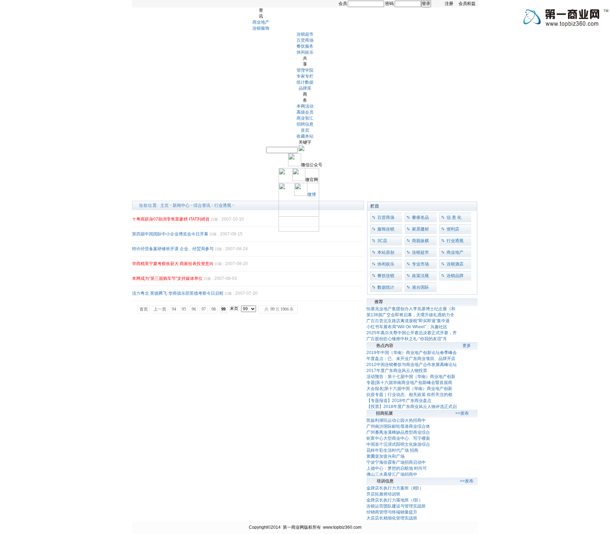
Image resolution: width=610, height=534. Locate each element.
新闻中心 (181, 205)
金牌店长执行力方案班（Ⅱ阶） (395, 488)
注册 (449, 3)
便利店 (453, 229)
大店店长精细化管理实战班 (391, 518)
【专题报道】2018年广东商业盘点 (398, 400)
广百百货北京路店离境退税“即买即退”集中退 (408, 320)
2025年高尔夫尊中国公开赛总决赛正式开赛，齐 (411, 332)
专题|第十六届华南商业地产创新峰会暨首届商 (409, 382)
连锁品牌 (455, 275)
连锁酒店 (455, 264)
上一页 (160, 309)
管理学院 (305, 70)
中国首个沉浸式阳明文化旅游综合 (398, 444)
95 (184, 309)
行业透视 (222, 205)
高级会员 (305, 112)
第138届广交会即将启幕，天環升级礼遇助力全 (410, 314)
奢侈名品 (420, 217)
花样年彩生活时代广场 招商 (392, 450)
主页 (164, 205)
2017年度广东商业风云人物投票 (396, 370)
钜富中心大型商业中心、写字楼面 (398, 438)
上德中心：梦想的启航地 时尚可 (396, 468)
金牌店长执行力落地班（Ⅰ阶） (394, 500)
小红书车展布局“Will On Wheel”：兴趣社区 (406, 326)
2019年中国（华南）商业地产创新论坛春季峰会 (411, 352)
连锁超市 (305, 34)
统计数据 (305, 82)
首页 (305, 130)
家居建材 (420, 229)
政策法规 (420, 275)
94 (174, 309)
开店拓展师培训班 (383, 494)
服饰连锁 (385, 229)
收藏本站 (305, 136)
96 (194, 309)
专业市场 (420, 264)
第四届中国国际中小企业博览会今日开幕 (170, 234)
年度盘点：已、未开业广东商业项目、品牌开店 (410, 358)
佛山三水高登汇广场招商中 (391, 474)
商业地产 (260, 22)
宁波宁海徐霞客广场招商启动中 (396, 462)
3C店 (382, 240)
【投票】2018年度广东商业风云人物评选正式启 (411, 406)
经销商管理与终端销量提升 (391, 512)
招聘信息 (305, 124)
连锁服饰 (260, 28)
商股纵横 (420, 240)
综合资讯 (201, 205)
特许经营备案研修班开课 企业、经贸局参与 (173, 248)
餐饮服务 (305, 46)
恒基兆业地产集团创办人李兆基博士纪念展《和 (410, 308)
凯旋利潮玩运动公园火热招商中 (396, 420)
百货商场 (305, 40)
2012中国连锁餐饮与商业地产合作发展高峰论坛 (411, 364)
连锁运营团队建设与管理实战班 (396, 506)
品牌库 (305, 88)
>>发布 (462, 413)
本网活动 (305, 106)
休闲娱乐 (305, 52)
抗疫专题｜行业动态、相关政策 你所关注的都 (409, 394)
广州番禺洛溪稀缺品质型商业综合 (398, 432)
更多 (466, 345)
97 (204, 309)
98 (213, 309)
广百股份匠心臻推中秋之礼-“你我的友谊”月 (406, 338)
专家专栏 (305, 76)
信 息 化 (454, 217)
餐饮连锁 (385, 275)
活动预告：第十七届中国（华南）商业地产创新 (410, 376)
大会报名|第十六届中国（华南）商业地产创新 (409, 388)
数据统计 (385, 287)
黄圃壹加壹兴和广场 (385, 456)
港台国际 (420, 287)
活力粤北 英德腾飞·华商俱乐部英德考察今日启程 (177, 293)
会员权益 (467, 3)
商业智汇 (305, 118)
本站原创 (385, 252)
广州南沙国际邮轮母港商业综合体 (398, 426)
